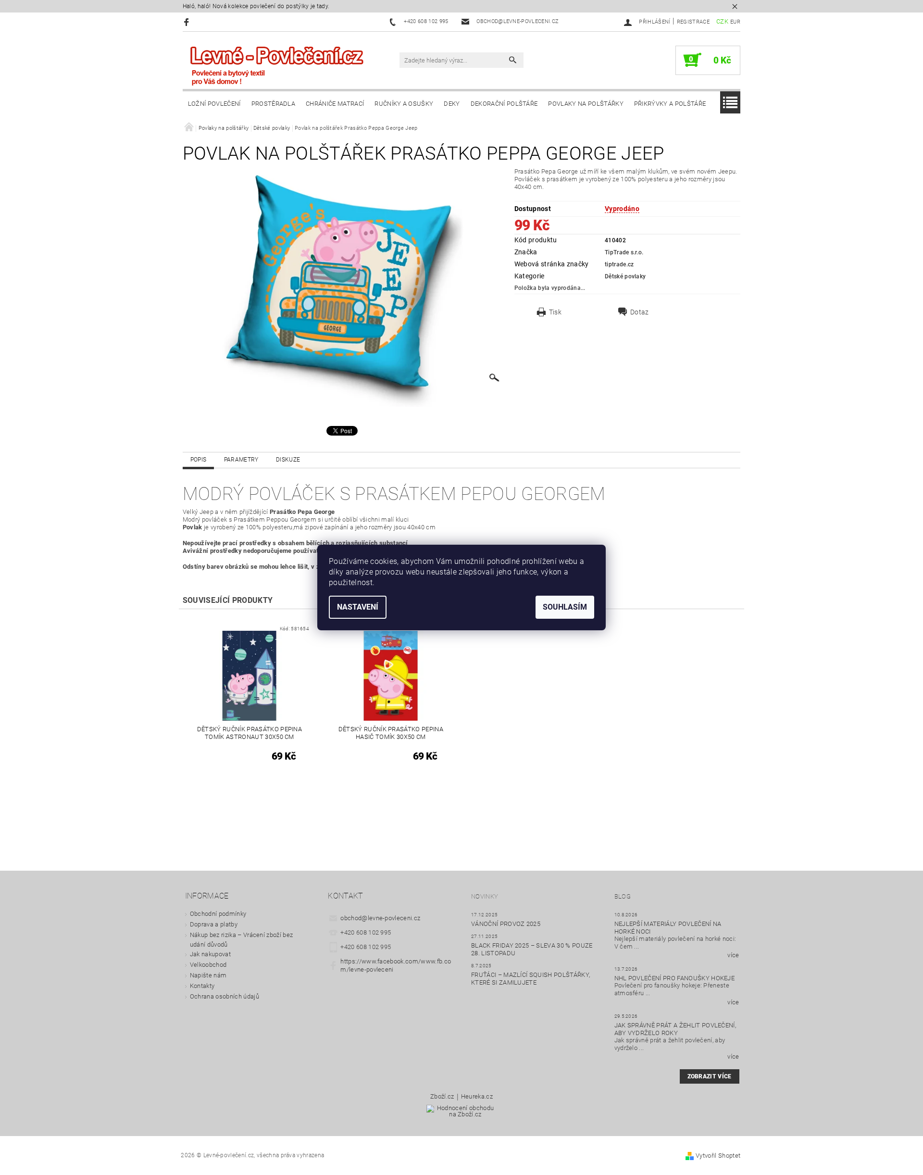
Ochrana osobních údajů (224, 996)
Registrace (693, 22)
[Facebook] (188, 22)
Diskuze (288, 459)
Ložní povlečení (214, 103)
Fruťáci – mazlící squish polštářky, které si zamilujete (530, 978)
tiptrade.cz (619, 264)
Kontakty (202, 985)
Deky (452, 103)
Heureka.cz (477, 1096)
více (733, 955)
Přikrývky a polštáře (670, 103)
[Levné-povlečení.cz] (276, 65)
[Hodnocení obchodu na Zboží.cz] (461, 1114)
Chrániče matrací (335, 103)
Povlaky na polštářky (585, 103)
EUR (735, 22)
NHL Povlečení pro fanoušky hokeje (674, 978)
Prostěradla (273, 103)
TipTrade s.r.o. (624, 252)
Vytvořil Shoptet (718, 1155)
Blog (622, 896)
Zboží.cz (442, 1096)
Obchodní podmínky (218, 913)
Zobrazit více (709, 1076)
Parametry (241, 459)
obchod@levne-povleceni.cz (380, 918)
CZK (722, 21)
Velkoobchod (208, 964)
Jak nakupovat (210, 954)
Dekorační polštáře (504, 103)
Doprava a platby (213, 924)
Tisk (555, 312)
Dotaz (639, 312)
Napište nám (208, 975)
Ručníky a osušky (403, 103)
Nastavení (357, 607)
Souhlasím (565, 607)
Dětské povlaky (625, 276)
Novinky (484, 896)
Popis (198, 459)
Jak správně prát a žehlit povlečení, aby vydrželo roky (675, 1029)
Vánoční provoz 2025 (505, 923)
